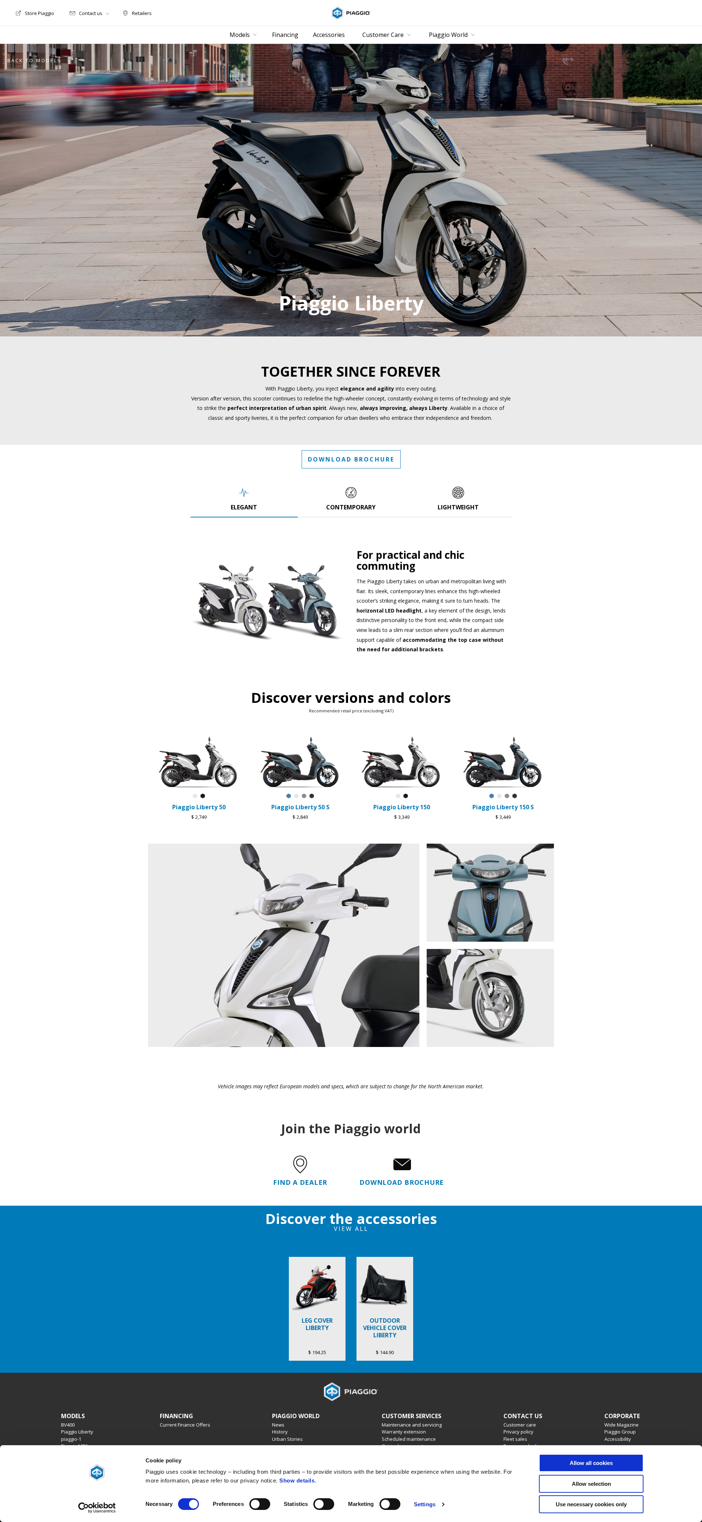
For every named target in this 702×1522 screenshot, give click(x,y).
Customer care (519, 1424)
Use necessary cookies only (591, 1504)
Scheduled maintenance (409, 1439)
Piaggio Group (620, 1431)
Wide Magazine (621, 1424)
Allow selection (591, 1484)
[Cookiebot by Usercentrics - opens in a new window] (97, 1507)
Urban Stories (287, 1439)
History (280, 1431)
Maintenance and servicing (412, 1424)
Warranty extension (404, 1431)
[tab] (244, 498)
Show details (296, 1480)
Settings (424, 1504)
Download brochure (351, 459)
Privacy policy (518, 1431)
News (278, 1424)
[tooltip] (195, 796)
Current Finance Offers (185, 1424)
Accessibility (617, 1439)
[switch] (259, 1504)
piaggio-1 (71, 1439)
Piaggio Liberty (77, 1431)
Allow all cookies (591, 1463)
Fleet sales (515, 1439)
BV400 (68, 1424)
